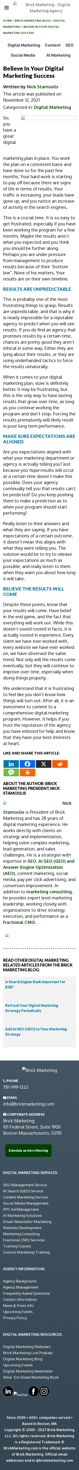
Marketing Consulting (21, 1233)
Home (7, 20)
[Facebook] (27, 764)
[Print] (27, 772)
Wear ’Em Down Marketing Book (31, 1377)
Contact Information (20, 1299)
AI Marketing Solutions (22, 1215)
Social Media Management (25, 1203)
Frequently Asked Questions (26, 1293)
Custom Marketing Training (26, 1252)
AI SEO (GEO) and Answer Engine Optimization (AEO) (38, 867)
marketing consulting (49, 891)
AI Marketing (58, 55)
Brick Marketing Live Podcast (28, 1352)
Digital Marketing (24, 45)
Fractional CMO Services (24, 1240)
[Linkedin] (11, 764)
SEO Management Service (25, 1185)
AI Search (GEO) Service (23, 1191)
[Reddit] (60, 764)
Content (53, 45)
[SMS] (11, 772)
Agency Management (20, 1287)
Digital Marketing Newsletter (28, 1371)
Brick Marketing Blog (32, 20)
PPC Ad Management (21, 1209)
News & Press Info (18, 1305)
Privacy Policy (15, 1317)
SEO (69, 45)
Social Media (23, 55)
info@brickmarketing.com (28, 1104)
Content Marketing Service (25, 1197)
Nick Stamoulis (42, 86)
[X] (43, 764)
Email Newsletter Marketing (27, 1221)
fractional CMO (19, 922)
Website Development (22, 1227)
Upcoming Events (18, 1311)
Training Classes (17, 1246)
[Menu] (6, 7)
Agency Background (19, 1281)
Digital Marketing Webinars (27, 1346)
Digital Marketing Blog (22, 1359)
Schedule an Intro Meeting (28, 1150)
